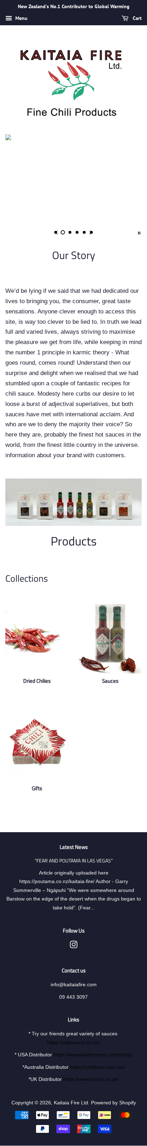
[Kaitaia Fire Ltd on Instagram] (73, 946)
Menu (20, 18)
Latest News (74, 847)
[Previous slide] (56, 232)
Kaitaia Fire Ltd (71, 1102)
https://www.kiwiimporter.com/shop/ (93, 1054)
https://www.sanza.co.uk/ (91, 1079)
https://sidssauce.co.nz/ (73, 1042)
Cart (136, 18)
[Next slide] (90, 232)
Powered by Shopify (113, 1102)
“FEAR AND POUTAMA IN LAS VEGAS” (74, 861)
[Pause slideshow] (139, 232)
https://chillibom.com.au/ (97, 1067)
